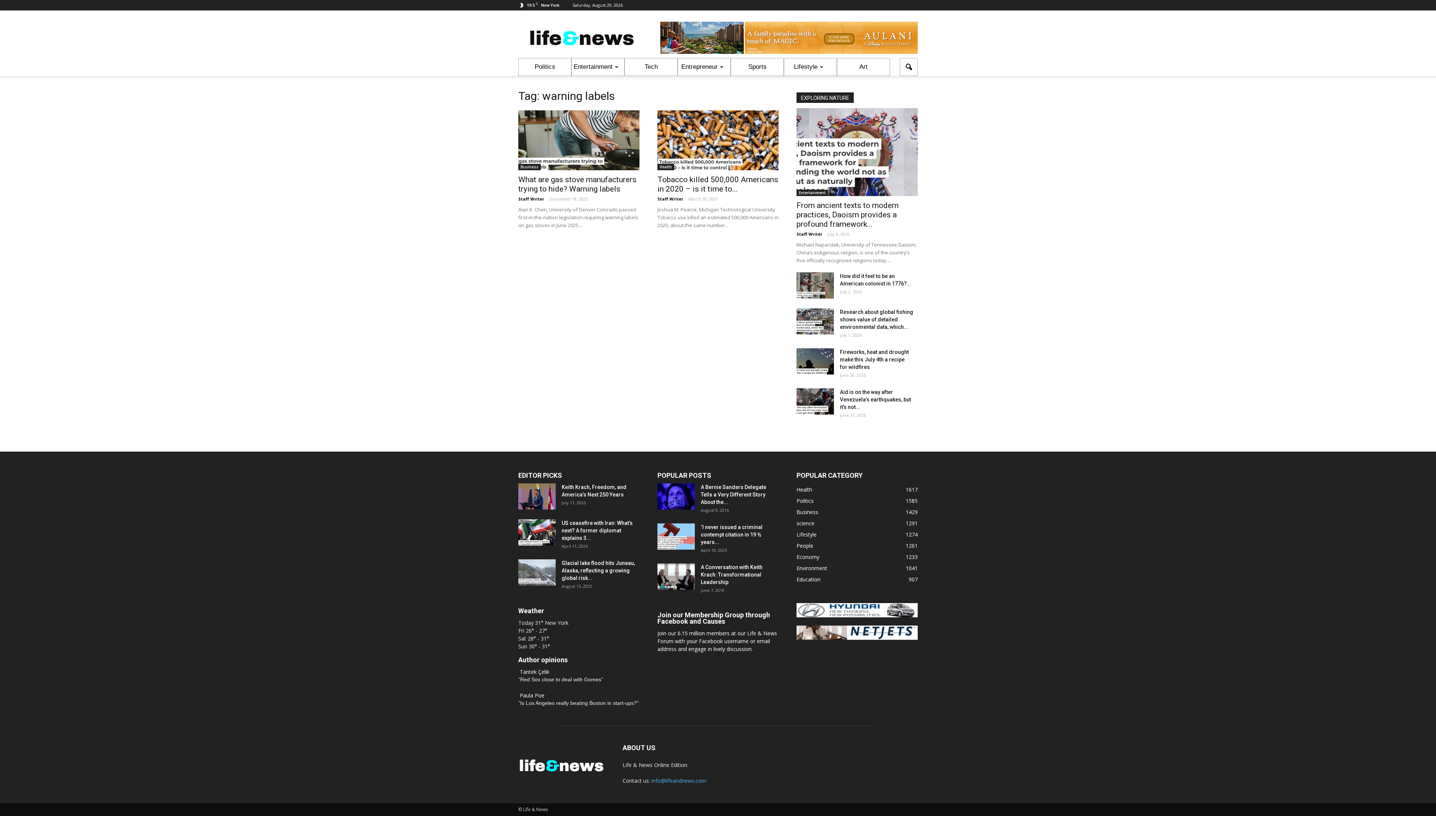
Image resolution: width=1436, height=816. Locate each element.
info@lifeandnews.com (678, 780)
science (805, 523)
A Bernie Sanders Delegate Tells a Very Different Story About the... (733, 494)
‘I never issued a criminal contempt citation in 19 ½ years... (732, 534)
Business (529, 166)
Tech (651, 66)
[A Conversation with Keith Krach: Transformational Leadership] (676, 576)
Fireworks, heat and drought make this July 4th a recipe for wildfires (874, 359)
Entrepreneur (699, 66)
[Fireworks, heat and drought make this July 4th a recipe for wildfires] (815, 361)
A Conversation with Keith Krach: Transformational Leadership (732, 574)
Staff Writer (531, 199)
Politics (545, 66)
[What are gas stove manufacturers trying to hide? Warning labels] (578, 140)
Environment (812, 568)
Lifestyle (805, 66)
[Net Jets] (857, 637)
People (805, 545)
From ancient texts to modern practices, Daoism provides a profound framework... (848, 215)
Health (666, 166)
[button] (909, 67)
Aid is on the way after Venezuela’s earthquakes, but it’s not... (875, 399)
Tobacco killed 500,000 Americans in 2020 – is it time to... (717, 184)
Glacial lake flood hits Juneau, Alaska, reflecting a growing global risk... (598, 570)
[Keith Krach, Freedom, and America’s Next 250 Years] (537, 496)
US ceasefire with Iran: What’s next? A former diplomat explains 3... (597, 530)
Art (863, 66)
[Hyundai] (857, 615)
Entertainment (593, 66)
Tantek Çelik (534, 671)
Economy (808, 556)
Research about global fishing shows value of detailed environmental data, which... (876, 319)
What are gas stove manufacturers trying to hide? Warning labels (577, 184)
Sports (757, 66)
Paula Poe (532, 695)
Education (808, 579)
